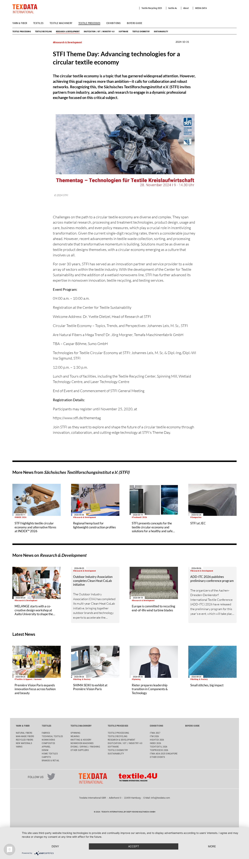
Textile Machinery (61, 23)
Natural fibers (24, 732)
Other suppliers (80, 750)
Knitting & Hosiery (81, 739)
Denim (45, 750)
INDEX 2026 (155, 743)
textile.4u (172, 8)
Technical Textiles (52, 736)
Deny (55, 846)
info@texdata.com (160, 797)
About (186, 8)
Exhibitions (113, 23)
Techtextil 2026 (158, 746)
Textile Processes (89, 23)
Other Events (157, 757)
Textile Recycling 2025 (151, 8)
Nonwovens (48, 739)
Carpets (46, 757)
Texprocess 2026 (159, 750)
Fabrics (46, 732)
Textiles (38, 23)
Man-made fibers (25, 736)
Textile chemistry (141, 31)
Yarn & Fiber (19, 23)
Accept (133, 846)
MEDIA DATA (201, 8)
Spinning (75, 732)
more (212, 846)
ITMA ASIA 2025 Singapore (163, 753)
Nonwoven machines (82, 743)
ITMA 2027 (155, 732)
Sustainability (161, 31)
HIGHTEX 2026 (157, 739)
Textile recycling (43, 31)
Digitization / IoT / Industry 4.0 (99, 31)
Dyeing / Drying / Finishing (85, 746)
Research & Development (68, 31)
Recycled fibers (24, 739)
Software (123, 31)
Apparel (46, 746)
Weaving (75, 736)
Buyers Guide (134, 23)
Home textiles (50, 753)
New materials (24, 743)
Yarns (19, 746)
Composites (48, 743)
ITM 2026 (154, 736)
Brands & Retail (50, 760)
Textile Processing (21, 31)
